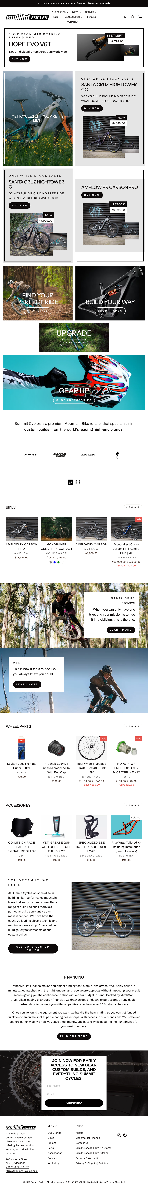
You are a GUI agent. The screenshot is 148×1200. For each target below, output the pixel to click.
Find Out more (74, 1036)
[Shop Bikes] (38, 293)
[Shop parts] (74, 337)
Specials (91, 17)
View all (133, 507)
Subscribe (74, 1103)
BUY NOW (19, 59)
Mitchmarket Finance (88, 1138)
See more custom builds (33, 948)
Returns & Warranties (88, 1158)
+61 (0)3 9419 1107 (17, 1167)
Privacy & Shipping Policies (92, 1163)
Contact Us (82, 1143)
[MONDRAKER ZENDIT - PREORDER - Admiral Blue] (54, 562)
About (79, 1133)
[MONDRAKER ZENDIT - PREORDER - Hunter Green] (58, 562)
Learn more (27, 684)
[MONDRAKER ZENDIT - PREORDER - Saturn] (62, 562)
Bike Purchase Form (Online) (93, 1153)
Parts (55, 17)
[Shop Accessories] (74, 382)
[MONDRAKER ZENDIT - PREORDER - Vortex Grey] (50, 562)
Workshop (72, 21)
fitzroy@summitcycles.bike (22, 1171)
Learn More (121, 630)
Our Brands (59, 12)
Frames (89, 12)
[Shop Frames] (110, 293)
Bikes (75, 12)
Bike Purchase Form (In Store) (93, 1148)
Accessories (72, 17)
